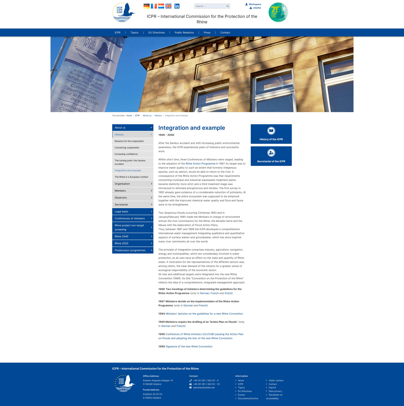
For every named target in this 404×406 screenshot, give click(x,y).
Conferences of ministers (130, 218)
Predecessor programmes (130, 250)
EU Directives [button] (157, 32)
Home (129, 115)
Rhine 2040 (121, 236)
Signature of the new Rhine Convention (189, 346)
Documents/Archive (247, 398)
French (215, 293)
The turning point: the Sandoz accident (130, 162)
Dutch (228, 293)
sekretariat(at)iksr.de (204, 387)
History (158, 115)
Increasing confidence (126, 154)
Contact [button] (225, 32)
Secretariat (121, 204)
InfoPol (257, 7)
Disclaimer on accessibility (274, 396)
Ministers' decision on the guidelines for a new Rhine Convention (204, 313)
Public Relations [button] (184, 32)
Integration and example (128, 170)
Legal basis (121, 211)
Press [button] (207, 32)
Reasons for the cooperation (129, 141)
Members (120, 190)
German (204, 293)
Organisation (122, 183)
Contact (272, 384)
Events (241, 394)
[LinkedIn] (177, 5)
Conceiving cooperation (127, 147)
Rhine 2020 (121, 243)
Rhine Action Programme (201, 163)
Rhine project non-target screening (129, 227)
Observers (121, 197)
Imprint (272, 387)
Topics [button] (134, 32)
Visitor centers (275, 380)
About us (147, 115)
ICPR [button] (117, 32)
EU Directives (244, 391)
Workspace (255, 4)
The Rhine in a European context (131, 176)
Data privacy (275, 391)
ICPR (137, 115)
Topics (241, 387)
